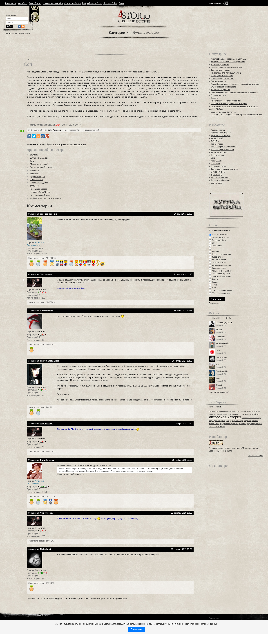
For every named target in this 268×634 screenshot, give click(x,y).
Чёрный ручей (217, 138)
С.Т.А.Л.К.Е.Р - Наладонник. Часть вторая (229, 104)
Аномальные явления (221, 265)
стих (240, 424)
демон (222, 421)
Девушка (225, 411)
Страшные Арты (218, 262)
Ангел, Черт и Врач (219, 152)
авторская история (76, 144)
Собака (249, 414)
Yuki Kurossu (54, 130)
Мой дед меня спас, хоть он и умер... (46, 198)
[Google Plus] (47, 136)
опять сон (34, 186)
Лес (259, 411)
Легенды (215, 251)
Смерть (242, 414)
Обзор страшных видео (221, 290)
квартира (239, 421)
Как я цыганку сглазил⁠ (220, 70)
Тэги (211, 407)
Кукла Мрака (221, 357)
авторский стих (247, 418)
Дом (237, 411)
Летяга (219, 329)
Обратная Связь (94, 3)
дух (234, 421)
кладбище (247, 421)
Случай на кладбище (39, 158)
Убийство (255, 414)
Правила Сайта (110, 3)
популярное (230, 424)
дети (227, 421)
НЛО (213, 288)
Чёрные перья (217, 144)
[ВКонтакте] (29, 136)
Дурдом (214, 279)
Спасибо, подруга (218, 95)
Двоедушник (216, 161)
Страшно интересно (220, 274)
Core (218, 350)
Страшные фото (218, 240)
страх (244, 424)
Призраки (234, 414)
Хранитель (215, 163)
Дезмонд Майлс (223, 343)
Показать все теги (217, 426)
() (42, 292)
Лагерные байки (218, 260)
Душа (249, 411)
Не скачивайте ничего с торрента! (226, 101)
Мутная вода (216, 183)
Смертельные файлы (221, 276)
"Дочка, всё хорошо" (38, 164)
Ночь (222, 414)
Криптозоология (218, 268)
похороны (61, 144)
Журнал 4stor (10, 3)
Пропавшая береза (38, 189)
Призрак (227, 414)
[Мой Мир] (43, 136)
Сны (29, 58)
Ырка (213, 158)
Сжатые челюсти (218, 81)
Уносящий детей (218, 130)
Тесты (214, 285)
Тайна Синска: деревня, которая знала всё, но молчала (235, 84)
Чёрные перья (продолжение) (224, 147)
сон (236, 424)
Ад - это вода (216, 175)
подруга (223, 424)
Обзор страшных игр (220, 293)
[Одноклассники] (38, 136)
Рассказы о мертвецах (220, 177)
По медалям (214, 318)
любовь (212, 424)
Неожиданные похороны (222, 76)
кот (253, 421)
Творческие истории (220, 237)
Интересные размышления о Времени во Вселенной (234, 92)
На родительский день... (40, 195)
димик (218, 378)
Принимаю (136, 629)
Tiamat (219, 385)
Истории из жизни (219, 235)
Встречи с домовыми (220, 64)
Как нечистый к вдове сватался (224, 169)
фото (260, 424)
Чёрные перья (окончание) (222, 149)
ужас (256, 424)
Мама (211, 414)
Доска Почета (35, 3)
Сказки (214, 282)
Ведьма (219, 411)
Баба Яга (215, 141)
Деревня (232, 411)
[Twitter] (34, 136)
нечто (217, 424)
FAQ (84, 3)
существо (250, 424)
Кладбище (34, 170)
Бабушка (212, 411)
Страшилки (216, 246)
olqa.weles (220, 336)
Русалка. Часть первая (221, 133)
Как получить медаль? (219, 392)
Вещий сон (35, 173)
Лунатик (214, 98)
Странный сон (36, 180)
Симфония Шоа (218, 172)
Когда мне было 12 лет (40, 192)
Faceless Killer (222, 371)
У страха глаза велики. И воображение (228, 62)
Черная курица (217, 155)
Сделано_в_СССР (224, 322)
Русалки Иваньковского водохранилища (228, 59)
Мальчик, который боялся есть (224, 112)
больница (257, 418)
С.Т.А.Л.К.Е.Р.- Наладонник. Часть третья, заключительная (236, 115)
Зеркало (254, 411)
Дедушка (51, 144)
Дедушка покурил (37, 176)
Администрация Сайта (53, 3)
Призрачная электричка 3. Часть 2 (226, 73)
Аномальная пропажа (220, 90)
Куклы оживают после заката (223, 87)
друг (231, 421)
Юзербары (22, 3)
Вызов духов (217, 257)
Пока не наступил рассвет (222, 78)
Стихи (214, 243)
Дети (32, 161)
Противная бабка (218, 166)
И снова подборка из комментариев (226, 67)
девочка (217, 421)
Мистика (217, 414)
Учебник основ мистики (221, 271)
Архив (218, 407)
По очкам (227, 318)
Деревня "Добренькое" (220, 180)
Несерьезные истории (221, 254)
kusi (217, 364)
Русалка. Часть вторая (220, 136)
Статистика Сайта (72, 3)
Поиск (121, 3)
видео (211, 421)
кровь (256, 421)
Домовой (242, 411)
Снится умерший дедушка (41, 167)
